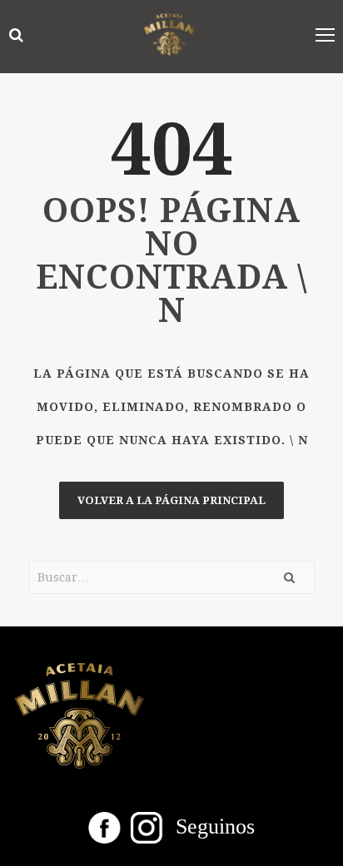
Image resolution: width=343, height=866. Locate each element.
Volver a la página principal (171, 500)
